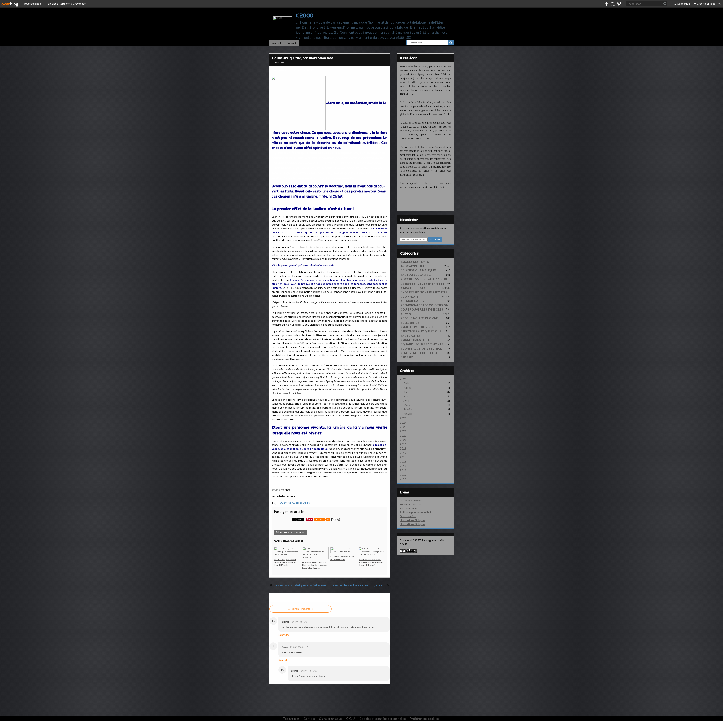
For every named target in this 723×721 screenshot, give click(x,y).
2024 (403, 422)
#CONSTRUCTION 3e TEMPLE (421, 348)
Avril (406, 400)
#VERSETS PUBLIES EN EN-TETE (422, 283)
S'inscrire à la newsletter (290, 532)
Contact (291, 43)
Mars (406, 405)
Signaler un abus (330, 719)
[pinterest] (619, 4)
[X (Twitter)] (612, 4)
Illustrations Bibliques (412, 520)
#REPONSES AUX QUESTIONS (421, 331)
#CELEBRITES (410, 322)
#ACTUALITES (410, 335)
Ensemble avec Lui (410, 504)
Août (406, 383)
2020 (403, 439)
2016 (403, 457)
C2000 (304, 15)
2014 (403, 466)
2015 (403, 461)
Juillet (407, 387)
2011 (403, 479)
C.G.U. (350, 719)
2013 (403, 470)
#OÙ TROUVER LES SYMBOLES (422, 309)
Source (276, 489)
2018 (403, 448)
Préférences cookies (424, 719)
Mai (405, 396)
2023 (403, 426)
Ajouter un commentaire (300, 609)
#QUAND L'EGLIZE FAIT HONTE (422, 344)
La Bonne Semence (411, 500)
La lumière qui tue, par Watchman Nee (302, 58)
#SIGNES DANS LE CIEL (416, 340)
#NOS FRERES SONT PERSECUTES (424, 292)
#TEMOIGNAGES (412, 300)
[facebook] (606, 4)
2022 (403, 431)
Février (408, 409)
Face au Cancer (409, 508)
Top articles (291, 719)
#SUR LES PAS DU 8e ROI (417, 327)
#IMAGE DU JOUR (413, 287)
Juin (405, 392)
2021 (403, 435)
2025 (403, 418)
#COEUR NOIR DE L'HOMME (420, 318)
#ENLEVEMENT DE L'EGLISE (419, 353)
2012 (403, 474)
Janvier (408, 413)
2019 (403, 444)
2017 (403, 452)
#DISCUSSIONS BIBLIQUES (295, 503)
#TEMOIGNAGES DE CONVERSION (424, 305)
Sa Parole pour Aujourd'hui (415, 512)
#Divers (406, 313)
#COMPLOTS (410, 296)
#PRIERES (407, 357)
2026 (403, 379)
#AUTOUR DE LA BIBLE (416, 274)
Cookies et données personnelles (382, 719)
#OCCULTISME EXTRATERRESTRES (425, 279)
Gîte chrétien (408, 516)
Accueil (276, 43)
